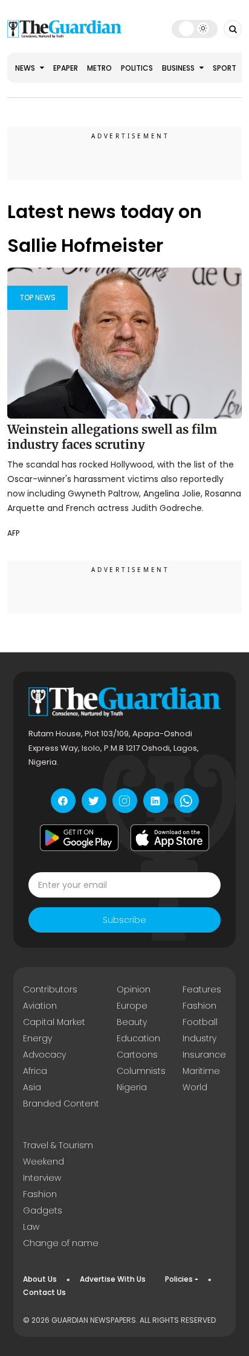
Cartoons (137, 1055)
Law (31, 1227)
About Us (40, 1279)
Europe (132, 1006)
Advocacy (44, 1055)
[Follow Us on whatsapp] (186, 800)
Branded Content (61, 1103)
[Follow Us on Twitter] (94, 800)
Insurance (204, 1055)
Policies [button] (179, 1279)
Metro (99, 68)
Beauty (132, 1022)
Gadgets (42, 1210)
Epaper (65, 68)
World (195, 1087)
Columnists (141, 1071)
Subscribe (124, 920)
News (26, 68)
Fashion (199, 1006)
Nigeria (132, 1087)
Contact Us (44, 1292)
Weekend (43, 1161)
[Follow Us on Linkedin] (155, 800)
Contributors (50, 989)
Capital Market (54, 1022)
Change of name (61, 1243)
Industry (199, 1038)
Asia (32, 1087)
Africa (35, 1071)
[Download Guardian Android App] (79, 838)
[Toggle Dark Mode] (194, 28)
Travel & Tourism (58, 1145)
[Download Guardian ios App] (170, 838)
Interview (42, 1178)
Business (179, 68)
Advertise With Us (113, 1279)
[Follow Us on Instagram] (124, 800)
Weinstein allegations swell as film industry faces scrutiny (112, 437)
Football (200, 1022)
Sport (224, 68)
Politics (137, 68)
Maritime (201, 1071)
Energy (37, 1038)
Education (138, 1038)
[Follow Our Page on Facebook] (63, 800)
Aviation (40, 1006)
